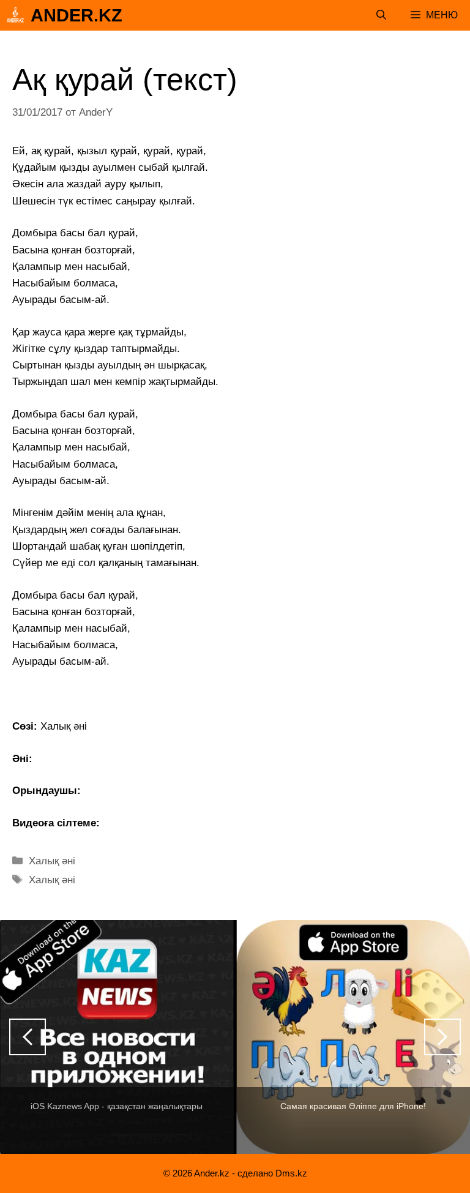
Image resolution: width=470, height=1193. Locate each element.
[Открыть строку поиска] (381, 15)
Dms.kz (291, 1173)
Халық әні (52, 861)
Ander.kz (76, 15)
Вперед (442, 1037)
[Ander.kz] (15, 15)
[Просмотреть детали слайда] (117, 1037)
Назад (27, 1037)
